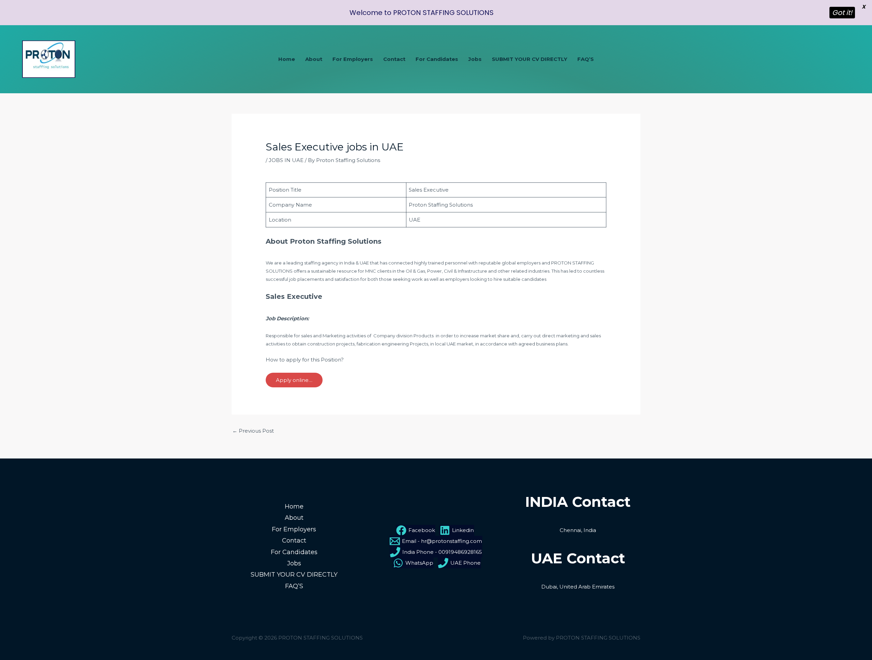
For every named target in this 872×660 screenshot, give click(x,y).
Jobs (475, 59)
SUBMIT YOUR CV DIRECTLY (529, 59)
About (313, 59)
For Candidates (437, 59)
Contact (394, 59)
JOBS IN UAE (286, 160)
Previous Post (253, 431)
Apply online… (294, 380)
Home (286, 59)
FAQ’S (585, 59)
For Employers (352, 59)
